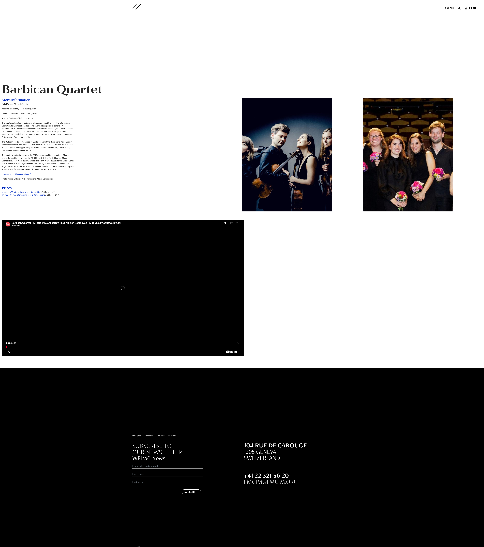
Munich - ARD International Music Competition (21, 192)
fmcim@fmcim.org (271, 481)
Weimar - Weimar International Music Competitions (23, 195)
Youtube (475, 8)
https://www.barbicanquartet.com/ (16, 174)
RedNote (172, 435)
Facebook (470, 8)
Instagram (466, 8)
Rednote (479, 8)
